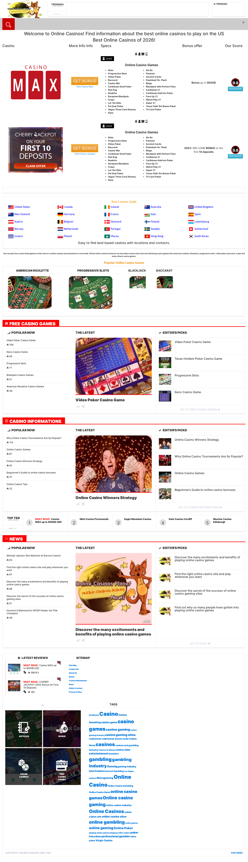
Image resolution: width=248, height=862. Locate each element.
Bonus (71, 677)
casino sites (123, 749)
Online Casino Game (99, 792)
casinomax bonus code (115, 738)
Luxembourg (201, 221)
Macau (115, 236)
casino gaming (118, 729)
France (115, 214)
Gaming (112, 766)
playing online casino (120, 833)
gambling (100, 759)
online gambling (107, 822)
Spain (197, 214)
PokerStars (95, 836)
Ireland (115, 207)
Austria (18, 221)
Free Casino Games (32, 323)
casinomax (95, 738)
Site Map (73, 665)
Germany (69, 214)
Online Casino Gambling (120, 786)
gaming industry (127, 766)
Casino (108, 714)
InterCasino (96, 770)
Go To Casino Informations (199, 507)
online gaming (101, 828)
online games (131, 823)
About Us (73, 673)
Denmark (116, 221)
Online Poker (123, 828)
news (16, 539)
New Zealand (22, 214)
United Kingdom (203, 207)
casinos (105, 744)
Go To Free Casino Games (198, 409)
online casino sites (114, 816)
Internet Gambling (114, 771)
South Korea (201, 236)
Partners (237, 852)
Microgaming (105, 777)
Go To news (198, 643)
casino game (109, 722)
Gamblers (113, 753)
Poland (68, 236)
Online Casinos (75, 688)
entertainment (98, 753)
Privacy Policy (75, 692)
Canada (68, 207)
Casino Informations (35, 421)
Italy (153, 214)
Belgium (69, 221)
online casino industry (119, 805)
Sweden (155, 229)
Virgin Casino (103, 840)
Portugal (116, 229)
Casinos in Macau (107, 750)
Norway (18, 229)
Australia (156, 207)
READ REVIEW (235, 89)
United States (22, 207)
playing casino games (99, 833)
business (94, 715)
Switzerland (201, 229)
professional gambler (116, 836)
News (71, 684)
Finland (155, 221)
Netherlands (71, 229)
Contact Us (74, 669)
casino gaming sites (120, 735)
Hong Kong (157, 236)
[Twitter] (243, 22)
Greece (18, 236)
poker (134, 832)
